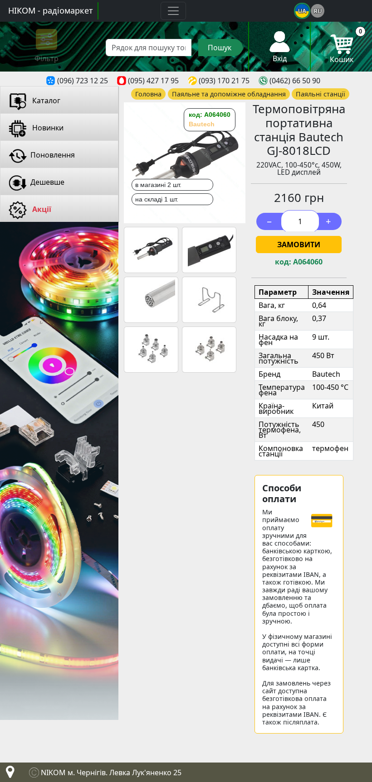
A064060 (308, 262)
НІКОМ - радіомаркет (50, 10)
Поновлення (52, 155)
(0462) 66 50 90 (294, 81)
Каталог (45, 101)
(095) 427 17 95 (153, 81)
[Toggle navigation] (173, 11)
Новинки (47, 128)
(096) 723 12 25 (82, 81)
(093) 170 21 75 (224, 81)
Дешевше (47, 182)
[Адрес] (8, 774)
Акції (40, 209)
